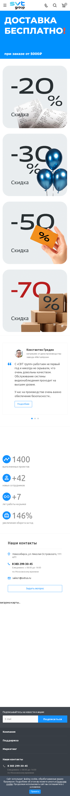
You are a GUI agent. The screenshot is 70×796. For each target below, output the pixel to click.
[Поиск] (55, 5)
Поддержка (11, 740)
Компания (9, 731)
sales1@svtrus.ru (22, 578)
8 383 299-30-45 (22, 563)
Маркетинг (10, 748)
